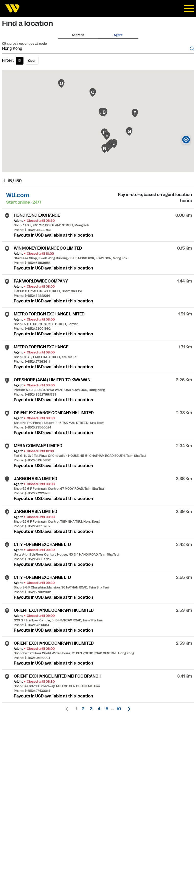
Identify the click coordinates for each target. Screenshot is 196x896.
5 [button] (107, 709)
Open (32, 61)
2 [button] (83, 709)
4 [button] (99, 709)
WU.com (17, 195)
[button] (127, 709)
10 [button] (119, 709)
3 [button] (91, 709)
